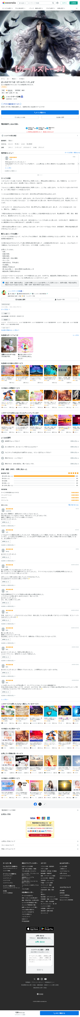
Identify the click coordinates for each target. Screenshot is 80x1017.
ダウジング (41, 147)
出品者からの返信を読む (7, 525)
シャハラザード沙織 (14, 291)
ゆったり (10, 144)
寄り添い (17, 144)
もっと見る (8, 167)
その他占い (22, 78)
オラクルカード (27, 147)
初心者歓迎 (29, 144)
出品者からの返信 (10, 171)
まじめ (23, 144)
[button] (40, 441)
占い (8, 78)
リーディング (18, 147)
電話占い (14, 78)
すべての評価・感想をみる (72, 152)
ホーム (3, 78)
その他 (34, 147)
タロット (10, 147)
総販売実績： (11, 99)
